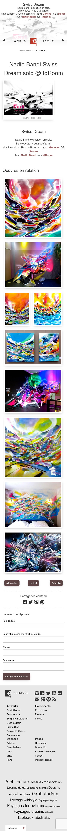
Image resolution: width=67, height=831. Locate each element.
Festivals (39, 714)
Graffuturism (45, 793)
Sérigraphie (49, 812)
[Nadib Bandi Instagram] (37, 694)
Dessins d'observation (46, 782)
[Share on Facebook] (25, 603)
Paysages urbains (29, 811)
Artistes (10, 743)
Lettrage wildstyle (23, 799)
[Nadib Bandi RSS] (54, 700)
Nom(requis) (9, 620)
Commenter (9, 660)
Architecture (17, 781)
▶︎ (64, 41)
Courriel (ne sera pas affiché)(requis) (22, 634)
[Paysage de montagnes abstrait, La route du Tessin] (17, 309)
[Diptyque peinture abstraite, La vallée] (33, 347)
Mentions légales (44, 759)
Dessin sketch (14, 722)
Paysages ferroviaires (25, 805)
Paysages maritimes (52, 806)
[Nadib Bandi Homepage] (34, 42)
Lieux (9, 751)
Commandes (13, 735)
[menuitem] (19, 41)
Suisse (61, 13)
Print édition (13, 726)
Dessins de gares (18, 787)
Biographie (40, 747)
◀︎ (5, 41)
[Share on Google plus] (37, 603)
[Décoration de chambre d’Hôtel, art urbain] (33, 504)
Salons (38, 718)
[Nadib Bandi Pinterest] (49, 700)
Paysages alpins (47, 800)
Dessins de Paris (39, 787)
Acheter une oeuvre (45, 751)
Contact (39, 755)
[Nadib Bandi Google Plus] (43, 700)
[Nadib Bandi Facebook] (43, 694)
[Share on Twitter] (31, 603)
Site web (7, 647)
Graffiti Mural (13, 710)
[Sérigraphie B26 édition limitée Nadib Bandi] (33, 552)
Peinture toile (13, 714)
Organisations (14, 747)
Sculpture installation (17, 718)
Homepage (41, 743)
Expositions (41, 710)
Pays (9, 759)
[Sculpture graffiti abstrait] (33, 264)
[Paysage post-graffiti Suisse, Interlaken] (47, 309)
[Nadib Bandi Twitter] (49, 694)
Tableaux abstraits (33, 817)
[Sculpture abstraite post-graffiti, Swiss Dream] (33, 391)
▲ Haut (33, 583)
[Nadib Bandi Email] (38, 700)
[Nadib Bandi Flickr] (60, 694)
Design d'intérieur (16, 731)
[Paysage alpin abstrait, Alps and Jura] (33, 208)
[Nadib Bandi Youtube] (55, 694)
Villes (9, 755)
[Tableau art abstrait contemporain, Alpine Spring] (33, 447)
